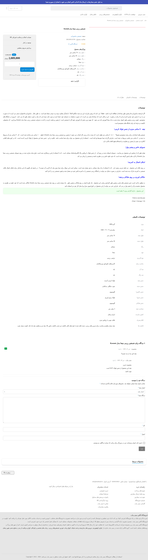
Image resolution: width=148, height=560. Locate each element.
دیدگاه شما (141, 395)
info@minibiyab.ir (97, 481)
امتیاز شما (141, 388)
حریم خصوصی (104, 491)
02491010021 (116, 481)
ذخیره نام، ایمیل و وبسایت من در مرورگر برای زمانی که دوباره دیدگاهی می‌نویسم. (117, 443)
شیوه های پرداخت (139, 491)
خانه (145, 20)
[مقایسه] (144, 37)
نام (143, 425)
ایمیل (143, 434)
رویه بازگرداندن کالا (102, 500)
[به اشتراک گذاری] (144, 32)
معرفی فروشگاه (140, 500)
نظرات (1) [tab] (120, 97)
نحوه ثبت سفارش (140, 497)
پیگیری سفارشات (103, 507)
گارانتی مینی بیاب (140, 503)
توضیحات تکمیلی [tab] (131, 97)
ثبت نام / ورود (14, 8)
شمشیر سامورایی (129, 20)
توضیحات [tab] (142, 97)
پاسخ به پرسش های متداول (100, 497)
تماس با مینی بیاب (103, 503)
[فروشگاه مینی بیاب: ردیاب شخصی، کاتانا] (137, 8)
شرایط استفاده (103, 494)
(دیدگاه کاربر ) (72, 44)
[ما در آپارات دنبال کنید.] (65, 491)
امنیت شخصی (139, 20)
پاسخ (120, 349)
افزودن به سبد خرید (27, 69)
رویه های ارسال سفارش (137, 494)
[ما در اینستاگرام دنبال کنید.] (69, 491)
